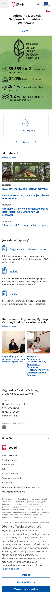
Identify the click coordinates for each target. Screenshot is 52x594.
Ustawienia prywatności (13, 491)
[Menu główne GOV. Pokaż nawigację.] (4, 4)
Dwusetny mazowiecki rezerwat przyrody (25, 188)
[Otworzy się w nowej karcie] (4, 427)
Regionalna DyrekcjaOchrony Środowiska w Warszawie (26, 19)
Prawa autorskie (10, 473)
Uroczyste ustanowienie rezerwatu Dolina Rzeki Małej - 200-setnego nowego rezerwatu (25, 211)
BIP (3, 469)
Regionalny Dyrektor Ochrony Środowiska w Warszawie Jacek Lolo (13, 359)
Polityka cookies (9, 455)
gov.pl (12, 447)
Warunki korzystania (12, 478)
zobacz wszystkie (9, 157)
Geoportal (7, 482)
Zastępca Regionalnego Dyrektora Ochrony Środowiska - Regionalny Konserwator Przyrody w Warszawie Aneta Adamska (38, 365)
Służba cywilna (9, 460)
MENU (25, 30)
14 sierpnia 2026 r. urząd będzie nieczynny (25, 225)
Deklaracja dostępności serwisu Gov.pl (20, 487)
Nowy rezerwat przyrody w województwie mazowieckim (25, 197)
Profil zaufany (8, 464)
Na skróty (7, 438)
